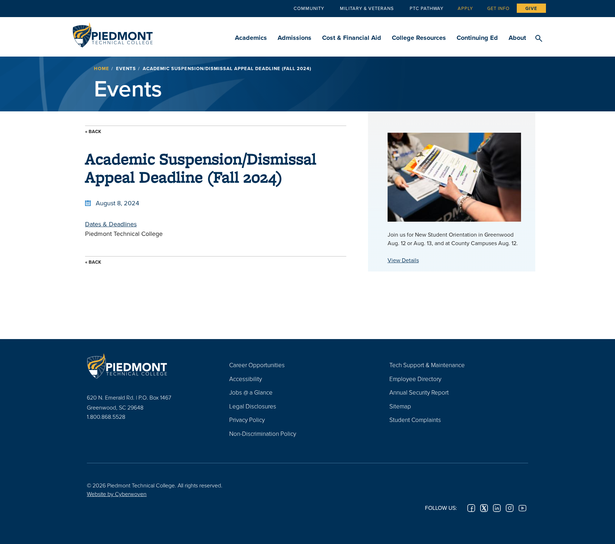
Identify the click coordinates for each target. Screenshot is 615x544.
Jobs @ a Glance (251, 392)
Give (531, 8)
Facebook (471, 508)
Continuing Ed (477, 37)
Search (538, 39)
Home (101, 68)
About (517, 37)
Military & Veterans (367, 8)
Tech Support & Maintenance (427, 365)
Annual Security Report (419, 392)
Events (126, 68)
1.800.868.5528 (106, 417)
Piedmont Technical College (113, 33)
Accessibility (245, 379)
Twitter (484, 508)
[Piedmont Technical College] (147, 365)
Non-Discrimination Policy (262, 433)
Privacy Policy (247, 420)
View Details (403, 260)
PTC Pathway (426, 8)
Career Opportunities (257, 365)
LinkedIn (497, 508)
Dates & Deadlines (111, 224)
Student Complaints (415, 420)
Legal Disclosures (252, 406)
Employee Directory (415, 379)
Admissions (294, 37)
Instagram (510, 508)
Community (309, 8)
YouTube (522, 508)
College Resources (419, 37)
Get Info (498, 8)
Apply (465, 8)
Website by (117, 494)
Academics (251, 37)
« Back (93, 131)
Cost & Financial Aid (351, 37)
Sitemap (400, 406)
